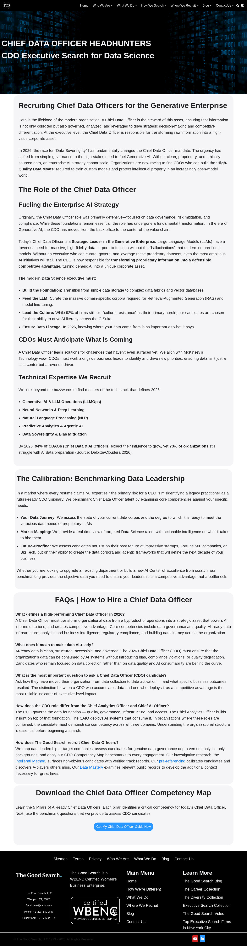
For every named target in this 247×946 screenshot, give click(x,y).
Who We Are (118, 859)
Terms (78, 859)
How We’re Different (143, 889)
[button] (112, 5)
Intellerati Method (30, 761)
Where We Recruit (142, 905)
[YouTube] (195, 938)
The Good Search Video (203, 913)
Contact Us (184, 859)
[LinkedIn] (202, 938)
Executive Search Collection (207, 905)
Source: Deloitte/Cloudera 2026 (103, 452)
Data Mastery (91, 767)
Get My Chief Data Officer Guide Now (123, 827)
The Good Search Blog (202, 881)
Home (84, 5)
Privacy (95, 859)
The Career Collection (201, 889)
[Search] (237, 5)
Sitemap (60, 859)
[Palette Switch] (242, 5)
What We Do (145, 859)
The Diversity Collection (203, 897)
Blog (165, 859)
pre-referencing (172, 761)
